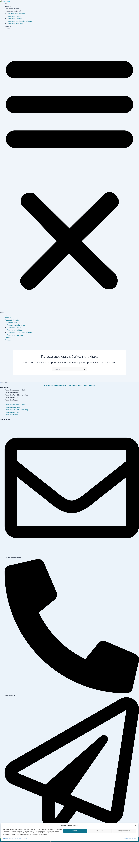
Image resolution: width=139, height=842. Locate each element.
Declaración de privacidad (20, 838)
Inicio (6, 4)
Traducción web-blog (15, 24)
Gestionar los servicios (130, 838)
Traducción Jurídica (14, 19)
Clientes (8, 26)
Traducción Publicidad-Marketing (16, 395)
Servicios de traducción (13, 11)
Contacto (8, 29)
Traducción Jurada (12, 9)
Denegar (99, 831)
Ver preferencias (124, 831)
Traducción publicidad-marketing (19, 21)
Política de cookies (8, 838)
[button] (135, 826)
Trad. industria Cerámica (16, 14)
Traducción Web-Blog (12, 392)
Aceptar (75, 831)
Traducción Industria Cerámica (15, 390)
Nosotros (8, 6)
